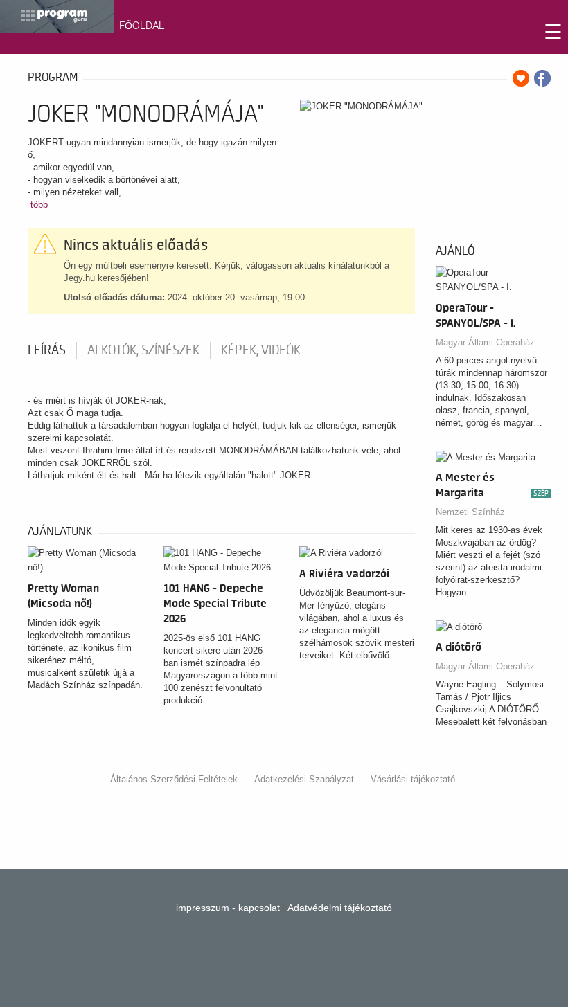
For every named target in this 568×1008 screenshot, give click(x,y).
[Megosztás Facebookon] (542, 78)
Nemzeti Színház (470, 512)
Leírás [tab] (47, 350)
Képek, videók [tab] (261, 350)
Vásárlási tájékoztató (413, 779)
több (39, 204)
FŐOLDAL (141, 25)
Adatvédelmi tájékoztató (339, 907)
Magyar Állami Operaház (485, 342)
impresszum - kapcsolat (228, 907)
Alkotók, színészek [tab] (143, 350)
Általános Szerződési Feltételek (174, 779)
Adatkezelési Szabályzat (304, 779)
